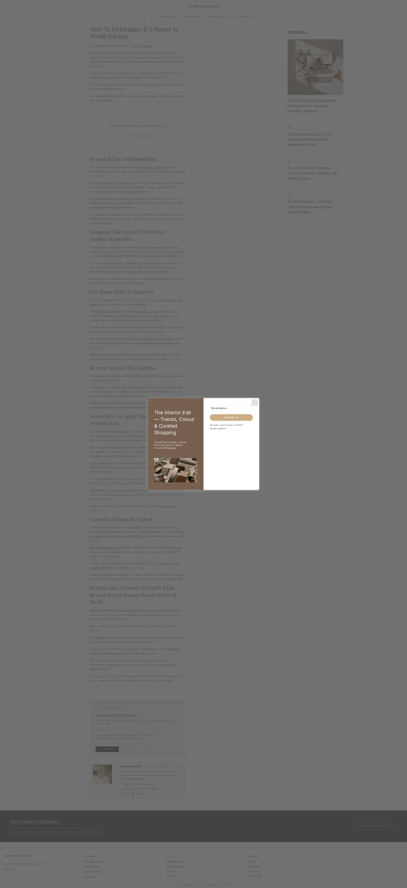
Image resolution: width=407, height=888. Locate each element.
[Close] (255, 402)
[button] (175, 471)
